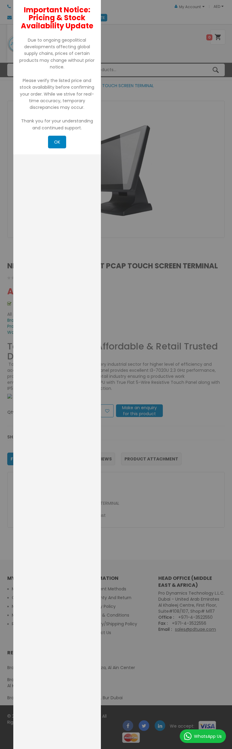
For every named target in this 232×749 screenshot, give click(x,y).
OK (57, 142)
